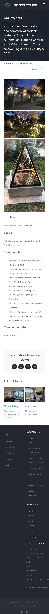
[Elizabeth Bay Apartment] (14, 388)
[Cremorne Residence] (35, 388)
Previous (33, 69)
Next (41, 69)
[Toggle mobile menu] (44, 4)
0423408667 (32, 570)
